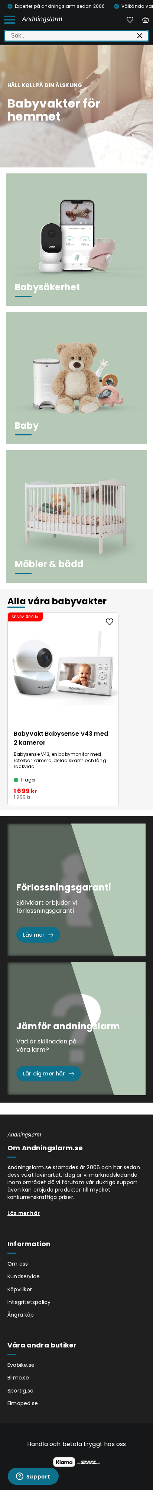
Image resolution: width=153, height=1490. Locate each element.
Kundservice (23, 1276)
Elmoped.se (22, 1403)
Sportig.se (20, 1390)
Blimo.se (18, 1377)
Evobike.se (21, 1365)
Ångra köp (20, 1314)
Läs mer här (23, 1213)
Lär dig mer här (44, 1073)
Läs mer (34, 935)
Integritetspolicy (29, 1302)
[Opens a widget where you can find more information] (33, 1477)
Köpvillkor (19, 1289)
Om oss (17, 1263)
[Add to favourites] (109, 621)
